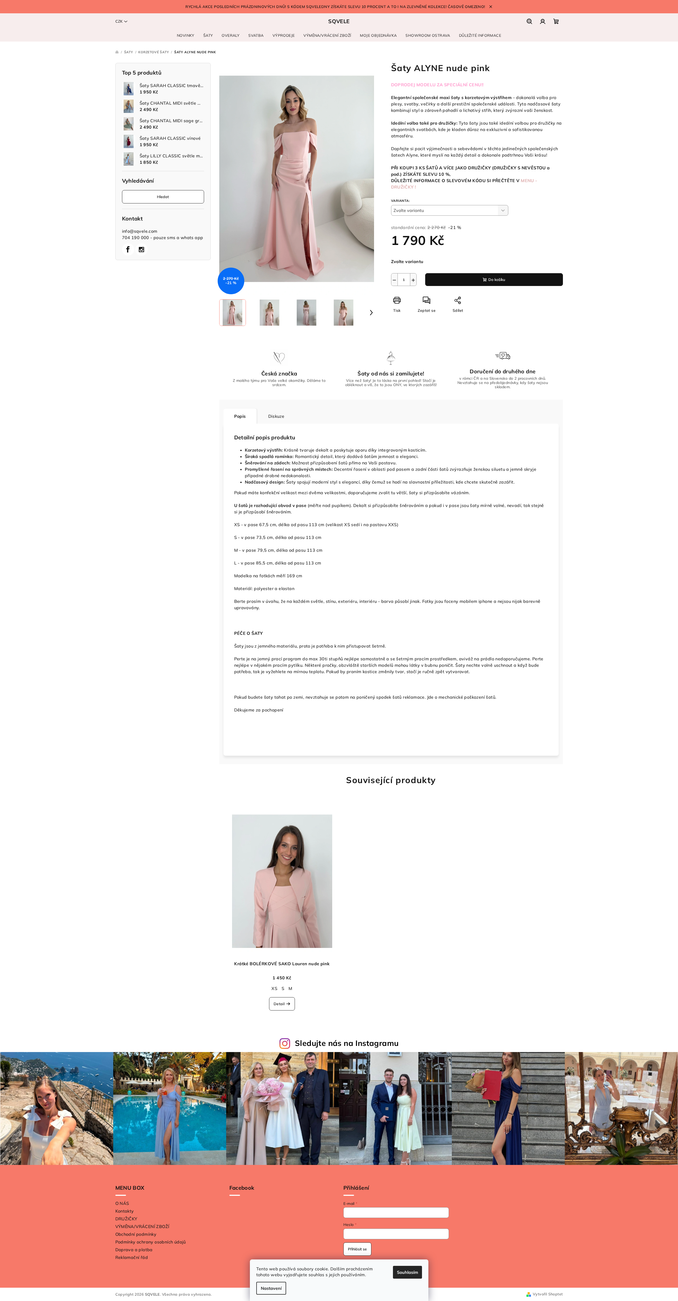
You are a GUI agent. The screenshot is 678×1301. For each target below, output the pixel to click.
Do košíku (496, 279)
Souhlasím (407, 1272)
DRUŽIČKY (126, 1218)
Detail (279, 1003)
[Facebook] (128, 249)
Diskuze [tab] (276, 416)
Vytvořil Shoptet (548, 1294)
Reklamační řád (131, 1257)
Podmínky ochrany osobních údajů (150, 1242)
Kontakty (124, 1211)
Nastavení (271, 1288)
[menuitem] (186, 35)
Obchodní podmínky (136, 1234)
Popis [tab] (240, 416)
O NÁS (122, 1203)
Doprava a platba (134, 1249)
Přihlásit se (357, 1249)
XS (274, 988)
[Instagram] (141, 249)
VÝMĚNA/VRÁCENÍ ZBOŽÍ (142, 1226)
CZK (119, 21)
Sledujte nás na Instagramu (347, 1043)
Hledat (163, 196)
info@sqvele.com (139, 231)
